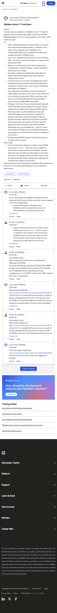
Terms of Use (36, 588)
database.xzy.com (17, 148)
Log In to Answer (28, 369)
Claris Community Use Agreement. (15, 574)
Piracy (16, 593)
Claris (3, 453)
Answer (26, 186)
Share (45, 186)
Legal (46, 588)
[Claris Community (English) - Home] (28, 3)
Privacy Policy (6, 593)
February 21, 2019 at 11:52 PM (19, 20)
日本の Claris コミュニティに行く (32, 593)
